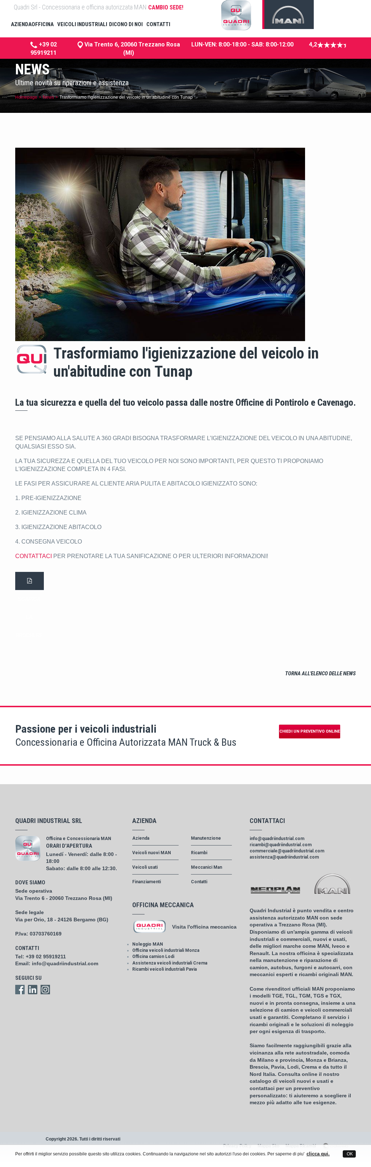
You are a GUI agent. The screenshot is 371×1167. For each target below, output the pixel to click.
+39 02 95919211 (46, 956)
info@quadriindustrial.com (65, 963)
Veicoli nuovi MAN (151, 852)
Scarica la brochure (29, 581)
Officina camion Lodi (153, 956)
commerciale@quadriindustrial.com (287, 850)
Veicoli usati (145, 867)
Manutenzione (206, 838)
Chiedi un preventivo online (309, 731)
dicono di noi (126, 24)
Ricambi (199, 852)
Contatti (199, 881)
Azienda (140, 838)
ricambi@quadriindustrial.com (281, 844)
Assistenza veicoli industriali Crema (169, 963)
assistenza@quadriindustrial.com (284, 857)
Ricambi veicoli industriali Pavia (164, 969)
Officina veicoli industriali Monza (165, 950)
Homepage (26, 97)
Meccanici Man (206, 867)
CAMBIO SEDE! (165, 7)
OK (349, 1153)
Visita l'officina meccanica (204, 927)
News (48, 97)
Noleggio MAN (147, 944)
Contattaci (34, 556)
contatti (158, 24)
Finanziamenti (146, 881)
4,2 (313, 44)
